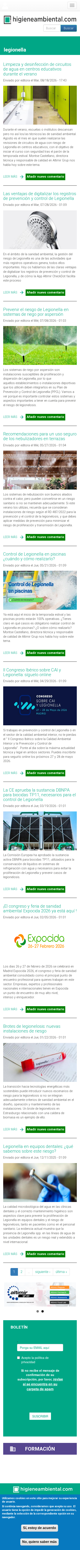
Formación (40, 1449)
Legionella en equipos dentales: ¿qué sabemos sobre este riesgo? (38, 1149)
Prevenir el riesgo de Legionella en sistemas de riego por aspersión (36, 312)
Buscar (69, 28)
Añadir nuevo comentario (45, 176)
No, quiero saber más (39, 1542)
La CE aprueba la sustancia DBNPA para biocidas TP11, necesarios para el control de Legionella (39, 795)
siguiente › (42, 1272)
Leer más (10, 176)
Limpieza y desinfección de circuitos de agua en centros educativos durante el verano (37, 69)
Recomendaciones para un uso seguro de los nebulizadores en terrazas (40, 436)
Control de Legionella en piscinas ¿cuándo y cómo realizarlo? (34, 556)
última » (61, 1272)
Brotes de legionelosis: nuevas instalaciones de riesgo (31, 1029)
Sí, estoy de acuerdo (39, 1528)
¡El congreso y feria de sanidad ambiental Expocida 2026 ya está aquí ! (40, 908)
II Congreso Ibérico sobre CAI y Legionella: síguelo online (32, 672)
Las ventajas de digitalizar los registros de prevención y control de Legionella (39, 196)
